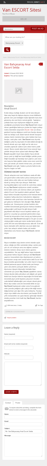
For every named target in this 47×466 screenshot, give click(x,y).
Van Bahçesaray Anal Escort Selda (17, 65)
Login (42, 2)
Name (6, 414)
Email (6, 421)
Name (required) (9, 334)
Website (7, 354)
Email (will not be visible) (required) (15, 344)
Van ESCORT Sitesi (21, 10)
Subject (7, 428)
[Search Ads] (7, 49)
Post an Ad (38, 29)
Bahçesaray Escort (13, 57)
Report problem (11, 317)
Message (7, 435)
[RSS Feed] (4, 2)
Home (5, 57)
